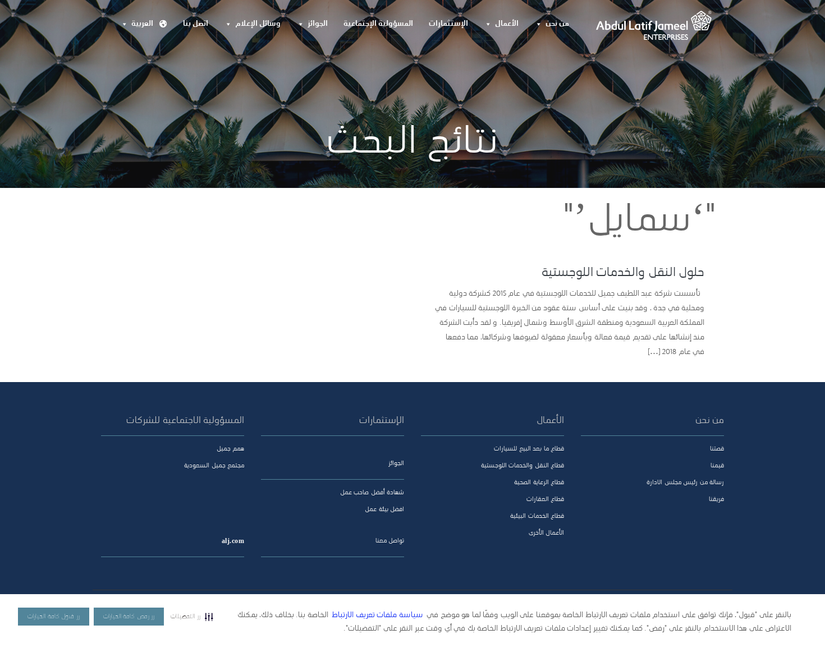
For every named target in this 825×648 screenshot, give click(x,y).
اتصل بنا (195, 23)
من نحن (557, 23)
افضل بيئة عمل (384, 509)
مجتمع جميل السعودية (214, 465)
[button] (192, 617)
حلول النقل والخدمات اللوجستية (623, 273)
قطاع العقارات (545, 499)
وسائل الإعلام (258, 23)
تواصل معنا (389, 540)
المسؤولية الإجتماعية (378, 23)
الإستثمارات (448, 23)
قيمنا (717, 465)
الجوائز (318, 23)
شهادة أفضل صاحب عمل (372, 492)
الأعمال (507, 23)
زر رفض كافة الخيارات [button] (129, 616)
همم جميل (230, 448)
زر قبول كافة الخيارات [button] (53, 616)
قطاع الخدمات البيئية (537, 516)
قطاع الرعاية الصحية (539, 482)
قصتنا (717, 448)
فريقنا (716, 499)
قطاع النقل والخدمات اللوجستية (522, 465)
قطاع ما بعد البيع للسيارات (529, 448)
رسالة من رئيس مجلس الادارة (685, 482)
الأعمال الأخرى (546, 533)
